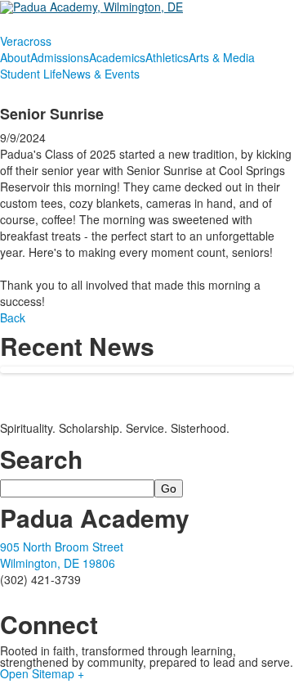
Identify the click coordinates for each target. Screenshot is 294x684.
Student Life (31, 73)
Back (12, 317)
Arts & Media (222, 57)
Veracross (25, 41)
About (15, 57)
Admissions (59, 57)
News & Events (101, 73)
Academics (117, 57)
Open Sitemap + (42, 673)
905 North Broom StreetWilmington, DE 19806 (61, 554)
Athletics (167, 57)
